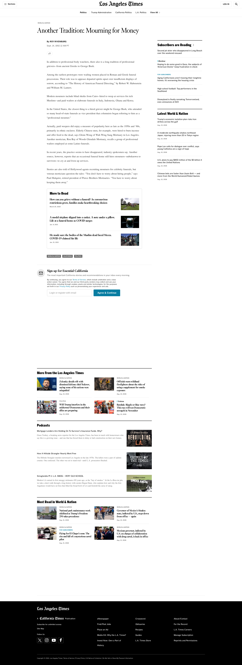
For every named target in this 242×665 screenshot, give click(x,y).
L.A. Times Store (143, 641)
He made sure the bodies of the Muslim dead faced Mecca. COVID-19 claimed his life (80, 237)
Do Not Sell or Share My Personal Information (118, 658)
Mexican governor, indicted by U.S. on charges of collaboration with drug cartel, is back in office (132, 533)
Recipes (139, 630)
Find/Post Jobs (104, 624)
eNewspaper (103, 619)
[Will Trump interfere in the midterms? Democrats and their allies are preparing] (47, 407)
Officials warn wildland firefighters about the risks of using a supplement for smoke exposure (131, 386)
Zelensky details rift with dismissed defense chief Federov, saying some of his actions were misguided (74, 386)
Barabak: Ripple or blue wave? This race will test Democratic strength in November (131, 408)
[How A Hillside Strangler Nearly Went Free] (139, 460)
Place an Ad (102, 630)
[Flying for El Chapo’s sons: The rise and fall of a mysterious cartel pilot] (47, 533)
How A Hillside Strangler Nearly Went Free (56, 454)
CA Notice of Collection (93, 658)
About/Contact (180, 619)
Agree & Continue (106, 293)
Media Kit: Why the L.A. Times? (111, 635)
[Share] (50, 53)
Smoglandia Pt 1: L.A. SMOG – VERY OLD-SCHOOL (60, 476)
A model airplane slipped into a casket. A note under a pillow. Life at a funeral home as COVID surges (82, 219)
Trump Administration (101, 13)
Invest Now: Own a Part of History (109, 643)
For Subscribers (66, 530)
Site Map (40, 629)
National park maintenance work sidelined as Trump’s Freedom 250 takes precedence (74, 513)
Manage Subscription (183, 635)
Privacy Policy (65, 286)
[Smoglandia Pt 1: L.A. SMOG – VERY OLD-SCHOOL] (139, 483)
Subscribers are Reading (174, 45)
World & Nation (44, 23)
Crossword (140, 619)
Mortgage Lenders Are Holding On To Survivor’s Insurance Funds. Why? (69, 431)
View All (154, 13)
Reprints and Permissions (185, 641)
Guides (138, 635)
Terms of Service (79, 280)
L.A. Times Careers (183, 630)
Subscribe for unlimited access (49, 624)
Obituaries (140, 624)
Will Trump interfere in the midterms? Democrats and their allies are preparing (74, 407)
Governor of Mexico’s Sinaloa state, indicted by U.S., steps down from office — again (133, 513)
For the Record (180, 624)
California (67, 256)
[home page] (121, 4)
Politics (83, 13)
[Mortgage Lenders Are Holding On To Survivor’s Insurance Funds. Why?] (139, 438)
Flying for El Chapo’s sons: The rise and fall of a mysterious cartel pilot (75, 536)
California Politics (123, 13)
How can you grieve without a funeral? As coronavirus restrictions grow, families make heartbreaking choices (79, 201)
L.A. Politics (141, 13)
